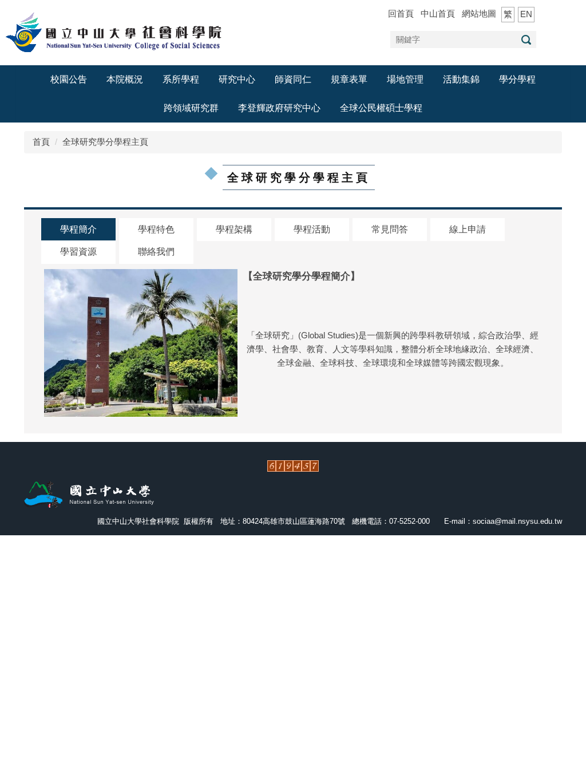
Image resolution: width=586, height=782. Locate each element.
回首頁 (401, 13)
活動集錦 (461, 79)
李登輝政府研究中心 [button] (279, 108)
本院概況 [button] (124, 79)
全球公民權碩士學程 (381, 108)
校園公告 (68, 79)
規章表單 (349, 79)
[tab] (78, 230)
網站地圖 (479, 13)
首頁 (41, 142)
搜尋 (526, 40)
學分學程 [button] (517, 79)
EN (526, 14)
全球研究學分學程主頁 (105, 142)
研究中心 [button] (237, 79)
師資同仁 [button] (293, 79)
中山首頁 (438, 13)
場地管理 (405, 79)
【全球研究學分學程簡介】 (301, 276)
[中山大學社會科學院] (117, 32)
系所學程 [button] (181, 79)
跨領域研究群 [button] (191, 108)
